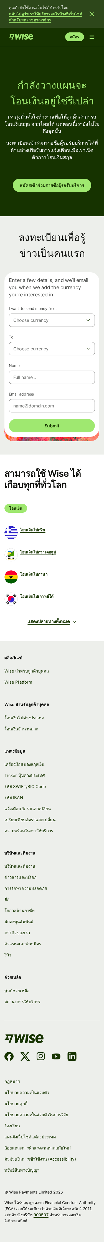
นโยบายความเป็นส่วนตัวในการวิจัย (36, 1114)
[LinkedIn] (72, 1057)
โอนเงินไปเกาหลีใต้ (37, 596)
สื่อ (6, 899)
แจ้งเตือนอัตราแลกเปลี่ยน (27, 808)
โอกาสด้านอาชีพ (19, 910)
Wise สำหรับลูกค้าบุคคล (26, 671)
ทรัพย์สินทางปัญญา (21, 1170)
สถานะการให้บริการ (22, 1001)
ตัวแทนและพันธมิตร (22, 943)
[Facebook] (9, 1057)
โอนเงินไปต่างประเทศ (24, 717)
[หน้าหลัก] (21, 37)
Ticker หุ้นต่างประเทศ (24, 775)
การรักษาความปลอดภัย (25, 888)
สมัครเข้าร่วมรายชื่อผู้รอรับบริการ (52, 185)
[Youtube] (56, 1057)
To (11, 337)
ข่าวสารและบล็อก (20, 877)
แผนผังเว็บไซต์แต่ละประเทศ (30, 1137)
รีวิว (7, 955)
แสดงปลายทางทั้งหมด (48, 621)
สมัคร (74, 36)
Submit (52, 425)
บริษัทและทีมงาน (19, 866)
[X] (25, 1057)
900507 (41, 1214)
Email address (21, 394)
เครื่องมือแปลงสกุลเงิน (24, 764)
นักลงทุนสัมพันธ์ (18, 921)
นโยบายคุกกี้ (15, 1103)
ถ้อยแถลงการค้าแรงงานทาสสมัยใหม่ (37, 1148)
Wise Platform (18, 682)
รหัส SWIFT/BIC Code (25, 786)
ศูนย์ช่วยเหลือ (16, 990)
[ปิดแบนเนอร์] (91, 14)
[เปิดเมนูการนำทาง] (91, 37)
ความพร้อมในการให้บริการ (29, 830)
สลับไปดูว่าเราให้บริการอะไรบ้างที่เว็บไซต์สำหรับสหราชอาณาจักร (45, 16)
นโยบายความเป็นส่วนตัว (26, 1092)
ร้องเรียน (12, 1125)
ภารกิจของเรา (17, 932)
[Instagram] (41, 1057)
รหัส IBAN (13, 797)
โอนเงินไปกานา (34, 574)
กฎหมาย (12, 1081)
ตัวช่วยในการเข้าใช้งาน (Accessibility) (40, 1159)
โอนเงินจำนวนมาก (21, 729)
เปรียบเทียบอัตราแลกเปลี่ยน (29, 819)
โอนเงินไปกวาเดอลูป (38, 552)
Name (14, 365)
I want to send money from (33, 308)
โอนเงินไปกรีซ (32, 529)
